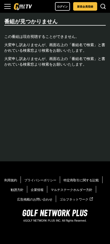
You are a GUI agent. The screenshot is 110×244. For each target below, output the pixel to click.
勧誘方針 (17, 189)
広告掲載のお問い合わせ (34, 199)
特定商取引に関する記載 (81, 180)
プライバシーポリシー (40, 180)
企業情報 (37, 189)
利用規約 (10, 180)
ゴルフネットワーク (74, 199)
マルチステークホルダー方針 (71, 189)
